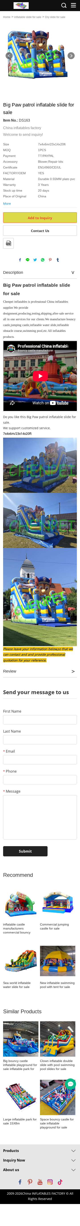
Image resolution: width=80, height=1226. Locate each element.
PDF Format (8, 243)
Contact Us (40, 230)
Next (71, 55)
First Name (12, 711)
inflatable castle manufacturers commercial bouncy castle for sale (16, 928)
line (27, 260)
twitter (35, 260)
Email (9, 751)
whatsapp (42, 260)
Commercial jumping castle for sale (54, 926)
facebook (20, 260)
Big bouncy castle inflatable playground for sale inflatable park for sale (20, 1065)
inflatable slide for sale (27, 17)
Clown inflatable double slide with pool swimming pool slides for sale (57, 1065)
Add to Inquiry (40, 218)
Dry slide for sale (55, 17)
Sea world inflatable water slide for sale (17, 985)
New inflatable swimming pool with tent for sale (57, 985)
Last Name (12, 731)
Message (11, 791)
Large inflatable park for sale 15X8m (20, 1121)
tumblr (58, 260)
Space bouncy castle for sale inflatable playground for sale (57, 1123)
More (7, 203)
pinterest (50, 260)
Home (6, 17)
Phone (10, 771)
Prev (9, 55)
